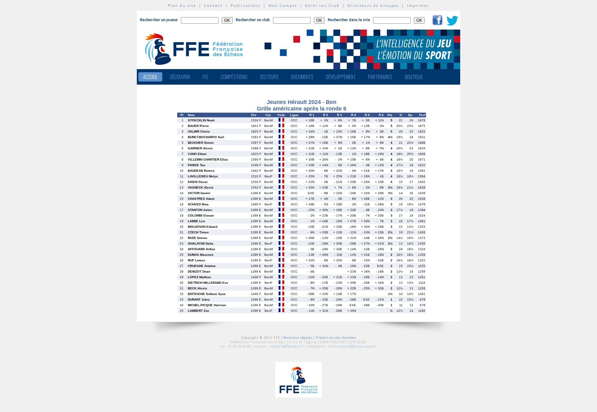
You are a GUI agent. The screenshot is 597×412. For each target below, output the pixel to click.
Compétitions (234, 77)
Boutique (414, 77)
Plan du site (182, 5)
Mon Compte (283, 5)
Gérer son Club (322, 5)
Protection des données (336, 337)
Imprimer (418, 5)
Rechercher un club (253, 19)
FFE (205, 77)
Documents (302, 77)
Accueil (150, 77)
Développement (341, 77)
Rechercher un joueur (159, 19)
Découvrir (180, 77)
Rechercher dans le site (349, 19)
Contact (213, 5)
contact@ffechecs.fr (287, 346)
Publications (246, 5)
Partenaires (380, 77)
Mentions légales (297, 337)
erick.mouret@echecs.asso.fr (353, 346)
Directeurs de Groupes (373, 5)
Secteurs (269, 77)
